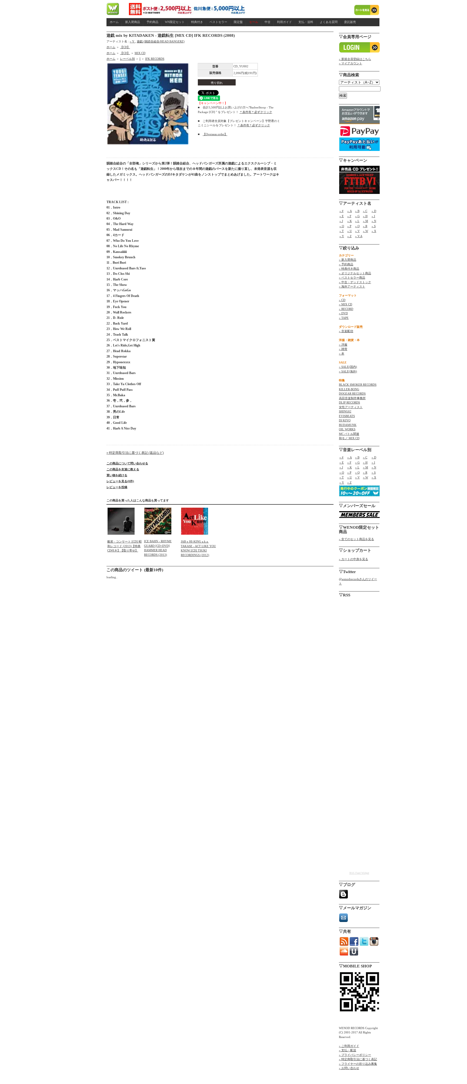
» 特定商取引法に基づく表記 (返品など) (135, 453)
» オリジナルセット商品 (355, 273)
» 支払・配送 (347, 1050)
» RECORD (346, 308)
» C (365, 211)
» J (341, 221)
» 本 (341, 353)
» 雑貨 (343, 349)
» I (373, 216)
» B (357, 211)
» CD (342, 300)
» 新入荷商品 (347, 259)
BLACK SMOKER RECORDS (357, 384)
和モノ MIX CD (349, 438)
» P (349, 226)
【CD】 (125, 47)
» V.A (358, 236)
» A (349, 211)
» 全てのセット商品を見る (356, 539)
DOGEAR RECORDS (352, 393)
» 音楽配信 (346, 331)
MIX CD (140, 53)
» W (365, 231)
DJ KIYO (345, 420)
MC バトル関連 (349, 433)
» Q (357, 226)
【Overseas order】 (215, 134)
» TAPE (344, 317)
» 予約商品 (346, 264)
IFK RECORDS (154, 58)
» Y (132, 41)
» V (357, 231)
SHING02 (345, 411)
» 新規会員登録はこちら (355, 59)
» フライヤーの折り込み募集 (358, 1063)
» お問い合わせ (349, 1068)
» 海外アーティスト (352, 286)
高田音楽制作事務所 (352, 398)
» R (365, 226)
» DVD (343, 313)
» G (357, 216)
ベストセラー (218, 22)
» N (374, 221)
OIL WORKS (347, 429)
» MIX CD (345, 304)
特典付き (197, 22)
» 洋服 (343, 344)
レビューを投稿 (116, 487)
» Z (349, 236)
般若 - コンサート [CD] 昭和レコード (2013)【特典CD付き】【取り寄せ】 (124, 546)
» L (357, 221)
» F (349, 216)
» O (341, 226)
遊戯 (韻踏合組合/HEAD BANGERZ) (161, 41)
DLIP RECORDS (349, 402)
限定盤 (238, 22)
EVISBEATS (347, 416)
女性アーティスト (351, 407)
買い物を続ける (116, 475)
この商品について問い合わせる (127, 463)
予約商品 (152, 22)
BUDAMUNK (347, 425)
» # (341, 211)
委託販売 (350, 22)
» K (349, 221)
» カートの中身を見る (353, 559)
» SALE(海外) (348, 371)
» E (341, 216)
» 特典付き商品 (349, 268)
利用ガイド (284, 22)
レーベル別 (127, 58)
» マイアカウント (350, 63)
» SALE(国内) (348, 366)
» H (365, 216)
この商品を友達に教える (122, 469)
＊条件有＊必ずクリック (255, 112)
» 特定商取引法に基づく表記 (358, 1059)
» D (374, 211)
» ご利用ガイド (349, 1045)
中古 (268, 22)
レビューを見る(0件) (120, 481)
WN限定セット (175, 22)
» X (374, 231)
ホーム (114, 22)
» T (341, 231)
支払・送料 (305, 22)
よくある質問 (329, 22)
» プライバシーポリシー (355, 1054)
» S (374, 226)
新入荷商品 (132, 22)
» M (365, 221)
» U (349, 231)
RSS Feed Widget (359, 872)
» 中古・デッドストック (355, 282)
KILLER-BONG (349, 389)
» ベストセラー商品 (352, 277)
